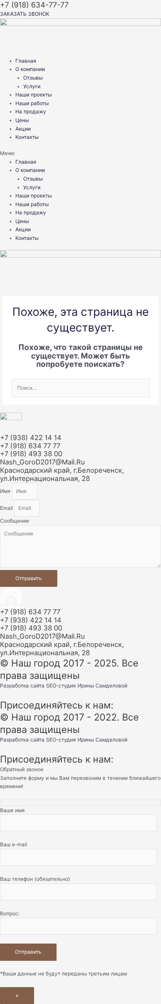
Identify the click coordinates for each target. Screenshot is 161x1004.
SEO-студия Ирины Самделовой (86, 686)
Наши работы (32, 103)
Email (7, 508)
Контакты (27, 137)
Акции (23, 129)
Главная (25, 61)
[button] (80, 153)
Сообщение (14, 521)
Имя (6, 491)
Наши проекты (33, 95)
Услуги (31, 86)
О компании (30, 69)
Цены (22, 120)
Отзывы (33, 78)
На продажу (30, 112)
